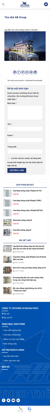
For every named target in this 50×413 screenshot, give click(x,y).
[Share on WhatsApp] (15, 72)
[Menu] (3, 4)
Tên (9, 124)
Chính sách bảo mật (12, 361)
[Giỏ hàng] (46, 4)
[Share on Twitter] (23, 72)
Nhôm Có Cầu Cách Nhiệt (14, 339)
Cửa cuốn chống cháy (12, 330)
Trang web (11, 147)
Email (10, 135)
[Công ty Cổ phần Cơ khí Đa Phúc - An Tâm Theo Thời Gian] (25, 4)
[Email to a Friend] (27, 72)
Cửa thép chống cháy (12, 335)
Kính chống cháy (10, 344)
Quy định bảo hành (11, 356)
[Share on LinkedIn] (35, 72)
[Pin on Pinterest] (31, 72)
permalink (38, 80)
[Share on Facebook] (19, 72)
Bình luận (12, 103)
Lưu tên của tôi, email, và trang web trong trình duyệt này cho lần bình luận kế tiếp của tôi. (24, 162)
